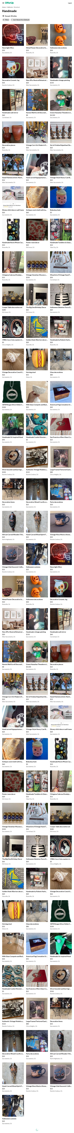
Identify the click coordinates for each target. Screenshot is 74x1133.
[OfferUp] (9, 3)
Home (4, 7)
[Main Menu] (3, 3)
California (10, 7)
